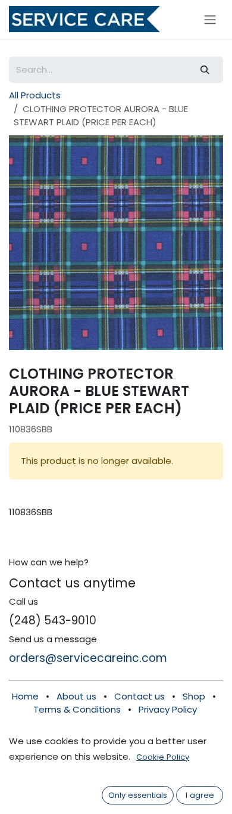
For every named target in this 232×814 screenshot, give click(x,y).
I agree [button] (200, 795)
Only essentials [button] (137, 795)
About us (76, 696)
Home (25, 696)
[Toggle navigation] (210, 19)
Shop (194, 696)
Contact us (140, 696)
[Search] (205, 70)
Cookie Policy (162, 757)
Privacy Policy (168, 709)
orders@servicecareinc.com (88, 658)
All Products (35, 95)
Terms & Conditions (77, 709)
